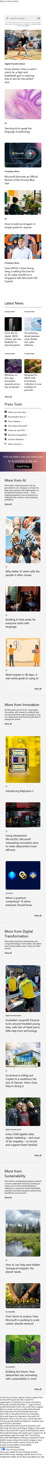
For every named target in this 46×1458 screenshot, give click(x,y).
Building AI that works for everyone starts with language (21, 623)
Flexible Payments (30, 1411)
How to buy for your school (21, 1418)
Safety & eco (16, 1456)
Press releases (14, 421)
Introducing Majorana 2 (19, 791)
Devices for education (29, 1413)
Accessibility (13, 1444)
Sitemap (26, 1452)
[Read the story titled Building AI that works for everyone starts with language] (23, 598)
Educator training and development (21, 1419)
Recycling (27, 1456)
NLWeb (27, 26)
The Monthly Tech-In (17, 416)
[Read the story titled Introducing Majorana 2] (23, 759)
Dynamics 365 (34, 1425)
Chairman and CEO (16, 430)
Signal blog (23, 466)
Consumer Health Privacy (11, 1452)
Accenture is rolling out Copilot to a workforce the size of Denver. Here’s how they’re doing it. (21, 1080)
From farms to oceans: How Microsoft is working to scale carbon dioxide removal (22, 1319)
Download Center (14, 1406)
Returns (3, 1409)
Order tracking (13, 1409)
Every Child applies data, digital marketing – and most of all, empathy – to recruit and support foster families (23, 1139)
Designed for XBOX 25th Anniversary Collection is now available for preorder (32, 382)
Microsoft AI (5, 1425)
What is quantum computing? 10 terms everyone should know (19, 901)
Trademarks (5, 1456)
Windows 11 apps (25, 1404)
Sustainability (10, 1312)
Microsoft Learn (25, 1432)
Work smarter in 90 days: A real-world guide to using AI (22, 676)
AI (6, 123)
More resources (15, 444)
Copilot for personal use (23, 1402)
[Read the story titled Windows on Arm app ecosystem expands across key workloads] (13, 366)
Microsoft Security (19, 1425)
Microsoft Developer (9, 1432)
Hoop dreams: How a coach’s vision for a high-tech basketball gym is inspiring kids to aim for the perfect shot (21, 75)
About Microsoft (20, 1440)
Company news (35, 1440)
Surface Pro (5, 1397)
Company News (12, 171)
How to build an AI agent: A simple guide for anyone (20, 225)
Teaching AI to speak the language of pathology (18, 130)
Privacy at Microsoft (9, 1442)
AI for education (14, 1423)
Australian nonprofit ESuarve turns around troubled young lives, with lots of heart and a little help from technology (23, 1025)
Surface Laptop (17, 1397)
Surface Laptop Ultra (34, 1397)
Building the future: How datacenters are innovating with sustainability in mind (21, 1375)
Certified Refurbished (30, 1409)
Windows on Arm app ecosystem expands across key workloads (12, 380)
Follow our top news (17, 412)
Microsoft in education (10, 1413)
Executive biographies (17, 434)
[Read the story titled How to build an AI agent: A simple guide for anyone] (23, 202)
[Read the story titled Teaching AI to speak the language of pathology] (23, 104)
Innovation (9, 893)
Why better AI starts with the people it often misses (23, 573)
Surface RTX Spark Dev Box (12, 1399)
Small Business (32, 1430)
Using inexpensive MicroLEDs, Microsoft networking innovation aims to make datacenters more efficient (22, 842)
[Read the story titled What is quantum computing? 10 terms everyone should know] (23, 875)
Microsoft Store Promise (10, 1411)
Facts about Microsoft (17, 425)
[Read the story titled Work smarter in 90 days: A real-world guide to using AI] (23, 652)
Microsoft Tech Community (28, 1435)
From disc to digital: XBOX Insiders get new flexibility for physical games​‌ (13, 338)
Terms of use (36, 1454)
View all (8, 397)
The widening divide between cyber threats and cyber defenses (32, 338)
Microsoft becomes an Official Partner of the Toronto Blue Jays (21, 180)
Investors (22, 1442)
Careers (9, 1440)
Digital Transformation (15, 63)
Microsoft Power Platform (24, 1428)
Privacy (12, 1454)
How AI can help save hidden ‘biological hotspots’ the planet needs (23, 1268)
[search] (38, 18)
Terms (39, 24)
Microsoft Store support (32, 1406)
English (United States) (10, 1447)
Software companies (29, 1437)
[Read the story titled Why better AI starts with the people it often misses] (23, 539)
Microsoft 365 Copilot (15, 1430)
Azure (42, 1430)
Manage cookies (23, 1454)
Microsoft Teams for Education (13, 1416)
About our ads (38, 1456)
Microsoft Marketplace (10, 1437)
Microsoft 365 (6, 1428)
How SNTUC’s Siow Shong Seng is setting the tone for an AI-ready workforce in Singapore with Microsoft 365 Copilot (21, 274)
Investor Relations (16, 439)
